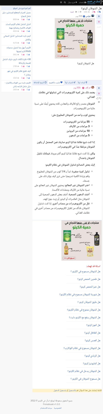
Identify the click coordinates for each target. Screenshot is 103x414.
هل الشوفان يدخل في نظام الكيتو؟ (83, 371)
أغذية (72, 12)
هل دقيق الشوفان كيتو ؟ (89, 302)
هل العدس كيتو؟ (92, 340)
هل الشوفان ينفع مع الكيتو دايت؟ (84, 317)
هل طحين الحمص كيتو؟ (88, 279)
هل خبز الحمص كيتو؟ (90, 287)
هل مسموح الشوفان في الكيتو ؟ (85, 379)
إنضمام (81, 2)
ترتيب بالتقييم (54, 82)
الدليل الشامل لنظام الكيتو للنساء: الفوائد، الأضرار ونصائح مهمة (18, 26)
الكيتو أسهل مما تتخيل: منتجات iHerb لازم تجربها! (18, 49)
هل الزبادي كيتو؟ (92, 356)
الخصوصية (57, 408)
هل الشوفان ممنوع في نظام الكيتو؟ (83, 310)
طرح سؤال (72, 2)
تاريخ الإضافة (39, 82)
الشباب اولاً (69, 82)
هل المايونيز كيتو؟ (91, 363)
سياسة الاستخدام (46, 408)
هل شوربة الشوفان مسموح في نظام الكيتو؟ (79, 294)
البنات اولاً (82, 82)
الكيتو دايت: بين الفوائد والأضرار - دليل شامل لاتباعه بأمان (18, 84)
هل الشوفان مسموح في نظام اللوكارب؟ (82, 348)
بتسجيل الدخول (60, 390)
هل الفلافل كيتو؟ (92, 333)
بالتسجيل (72, 390)
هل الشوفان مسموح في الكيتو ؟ (85, 271)
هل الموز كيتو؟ (93, 325)
